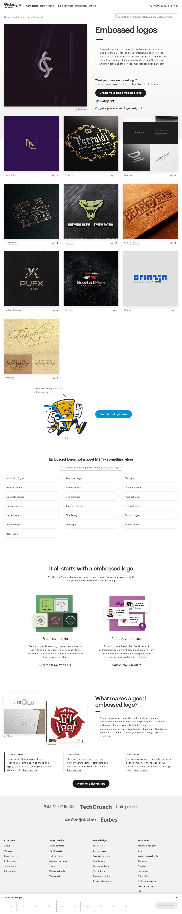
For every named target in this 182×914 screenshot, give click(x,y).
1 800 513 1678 (161, 5)
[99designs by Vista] (12, 6)
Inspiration (81, 5)
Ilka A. (129, 310)
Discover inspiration (58, 861)
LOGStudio (12, 242)
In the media (10, 861)
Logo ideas (143, 871)
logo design (150, 63)
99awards (142, 861)
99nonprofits (10, 871)
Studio (92, 5)
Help (140, 891)
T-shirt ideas (143, 876)
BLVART (130, 175)
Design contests (56, 845)
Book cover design (101, 876)
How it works (47, 5)
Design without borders (149, 856)
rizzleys (11, 377)
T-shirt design (99, 871)
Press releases (11, 856)
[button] (176, 897)
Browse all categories (103, 881)
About (7, 845)
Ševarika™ (82, 109)
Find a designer (64, 5)
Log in (174, 5)
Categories (32, 5)
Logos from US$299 (125, 664)
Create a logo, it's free (53, 664)
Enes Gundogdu (14, 310)
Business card (99, 851)
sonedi (70, 310)
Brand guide (99, 861)
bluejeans (52, 744)
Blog (140, 851)
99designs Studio (57, 871)
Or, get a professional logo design (117, 108)
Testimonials (10, 866)
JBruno (10, 736)
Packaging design (101, 866)
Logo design (99, 845)
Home (7, 17)
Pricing (52, 866)
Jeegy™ (70, 175)
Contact (8, 851)
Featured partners (146, 886)
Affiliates (142, 866)
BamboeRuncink (133, 242)
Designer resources (147, 881)
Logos (28, 17)
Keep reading (30, 770)
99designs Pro (55, 876)
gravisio (70, 242)
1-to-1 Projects (55, 851)
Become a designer (147, 845)
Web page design (101, 856)
